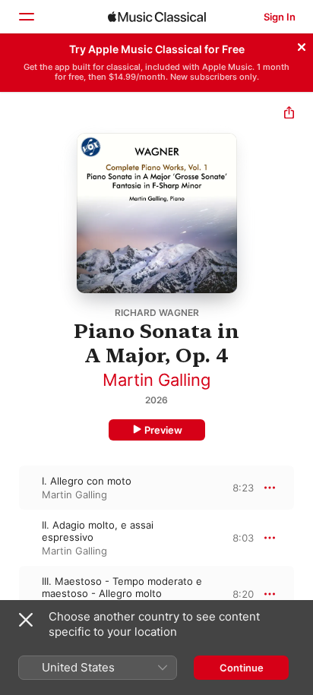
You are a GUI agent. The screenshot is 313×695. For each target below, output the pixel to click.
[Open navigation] (26, 16)
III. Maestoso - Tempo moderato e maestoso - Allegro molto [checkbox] (122, 587)
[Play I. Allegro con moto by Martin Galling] (10, 488)
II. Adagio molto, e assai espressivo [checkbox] (97, 531)
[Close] (301, 44)
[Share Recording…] (289, 114)
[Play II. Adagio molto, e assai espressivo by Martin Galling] (10, 538)
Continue (242, 668)
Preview (163, 430)
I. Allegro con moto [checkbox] (86, 481)
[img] (157, 16)
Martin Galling (156, 380)
